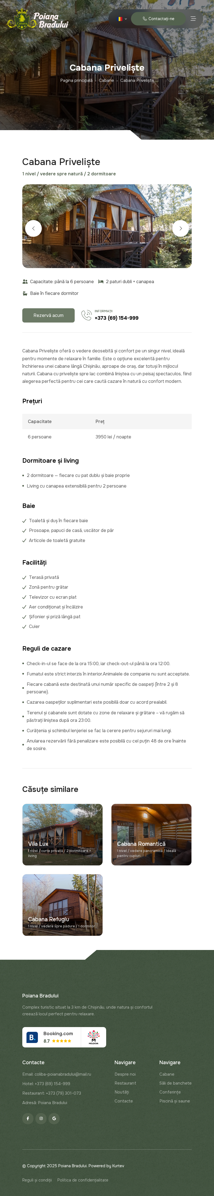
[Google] (54, 1118)
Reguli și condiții (37, 1180)
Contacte (124, 1101)
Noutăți (122, 1092)
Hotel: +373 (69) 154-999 (46, 1084)
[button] (33, 228)
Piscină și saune (174, 1101)
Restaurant (125, 1083)
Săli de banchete (175, 1083)
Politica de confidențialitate (82, 1180)
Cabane (166, 1074)
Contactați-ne (160, 18)
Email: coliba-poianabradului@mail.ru (56, 1074)
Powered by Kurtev (106, 1165)
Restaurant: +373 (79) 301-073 (51, 1093)
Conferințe (170, 1092)
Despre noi (125, 1074)
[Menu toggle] (193, 18)
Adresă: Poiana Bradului (44, 1103)
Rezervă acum (48, 315)
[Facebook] (27, 1118)
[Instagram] (41, 1118)
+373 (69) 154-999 (116, 318)
